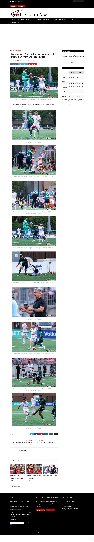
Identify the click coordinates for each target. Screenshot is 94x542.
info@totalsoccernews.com (16, 509)
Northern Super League (42, 19)
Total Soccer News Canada (72, 508)
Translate (15, 524)
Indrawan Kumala (19, 60)
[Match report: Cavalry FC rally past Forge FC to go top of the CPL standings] (34, 469)
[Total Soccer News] (30, 13)
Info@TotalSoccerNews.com (70, 509)
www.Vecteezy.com (51, 532)
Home (13, 19)
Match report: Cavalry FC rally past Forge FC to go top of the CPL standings (33, 477)
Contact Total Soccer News (68, 501)
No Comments (35, 60)
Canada (71, 19)
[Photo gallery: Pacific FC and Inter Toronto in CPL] (50, 469)
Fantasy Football (16, 22)
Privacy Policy (13, 519)
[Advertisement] (47, 36)
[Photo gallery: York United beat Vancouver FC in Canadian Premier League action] (34, 83)
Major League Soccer (59, 19)
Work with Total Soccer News (68, 503)
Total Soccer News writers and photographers (72, 504)
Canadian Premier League (24, 19)
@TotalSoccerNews (67, 506)
